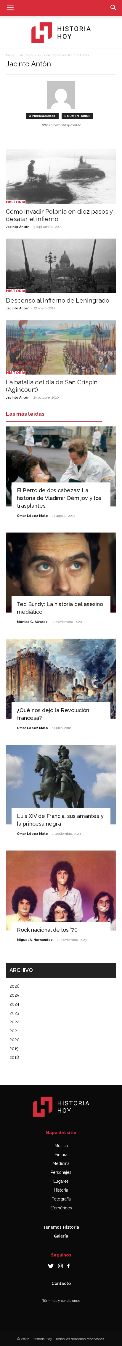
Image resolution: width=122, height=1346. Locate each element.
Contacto (61, 1283)
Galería (61, 1236)
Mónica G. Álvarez (32, 622)
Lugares (61, 1181)
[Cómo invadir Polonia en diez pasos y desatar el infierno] (61, 176)
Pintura (61, 1154)
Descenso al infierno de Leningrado (57, 300)
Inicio (10, 55)
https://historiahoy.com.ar (61, 125)
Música (61, 1145)
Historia (15, 202)
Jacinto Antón (17, 227)
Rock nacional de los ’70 (47, 930)
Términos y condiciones (61, 1301)
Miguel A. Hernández (35, 940)
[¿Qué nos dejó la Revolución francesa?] (61, 679)
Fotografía (61, 1199)
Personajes (61, 1172)
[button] (10, 8)
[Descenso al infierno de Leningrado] (61, 266)
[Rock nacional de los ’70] (61, 891)
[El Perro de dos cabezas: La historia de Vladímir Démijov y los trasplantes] (61, 466)
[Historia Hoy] (61, 32)
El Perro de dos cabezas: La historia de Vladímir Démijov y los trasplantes (59, 498)
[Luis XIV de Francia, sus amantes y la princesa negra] (61, 785)
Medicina (61, 1163)
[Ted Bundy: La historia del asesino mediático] (61, 573)
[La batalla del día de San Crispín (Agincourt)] (61, 347)
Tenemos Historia (61, 1227)
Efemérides (61, 1208)
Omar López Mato (32, 516)
